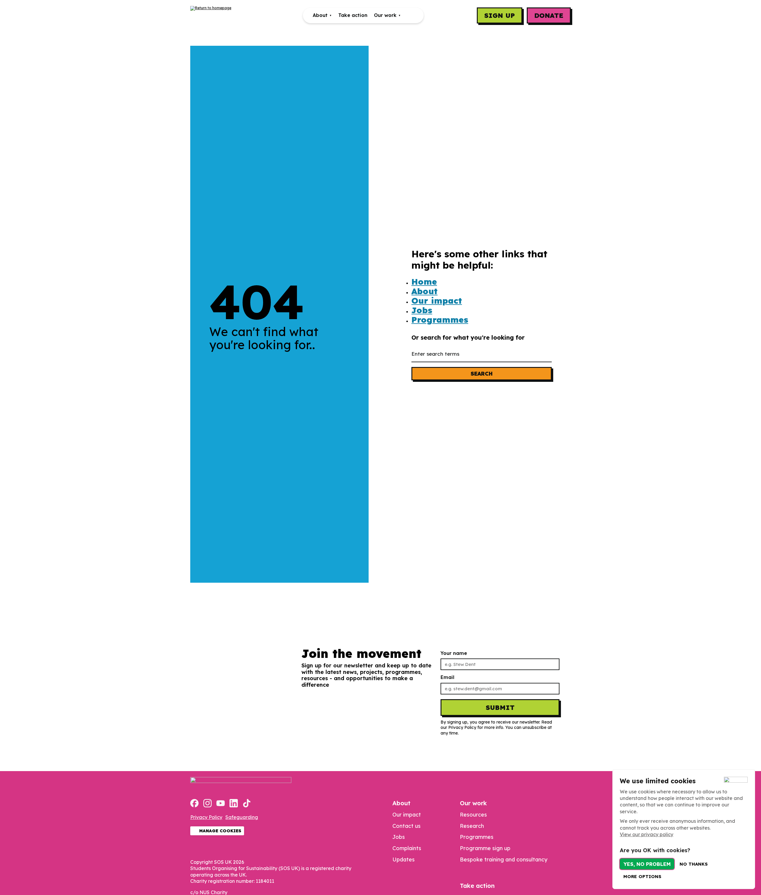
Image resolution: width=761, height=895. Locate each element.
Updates (403, 859)
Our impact (436, 300)
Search (482, 373)
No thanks (694, 864)
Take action (352, 15)
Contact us (406, 825)
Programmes (439, 319)
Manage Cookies (220, 830)
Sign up (499, 15)
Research (472, 825)
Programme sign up (485, 848)
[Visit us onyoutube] (220, 804)
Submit (500, 707)
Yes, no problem (647, 864)
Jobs (421, 310)
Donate (548, 15)
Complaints (406, 848)
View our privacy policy (646, 834)
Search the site (410, 15)
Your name (454, 653)
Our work (385, 15)
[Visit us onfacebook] (194, 804)
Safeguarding (241, 817)
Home (424, 281)
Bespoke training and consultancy (503, 859)
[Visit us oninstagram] (207, 804)
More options (642, 876)
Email (447, 677)
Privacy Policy (206, 817)
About (320, 15)
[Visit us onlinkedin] (233, 804)
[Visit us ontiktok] (247, 804)
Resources (473, 814)
